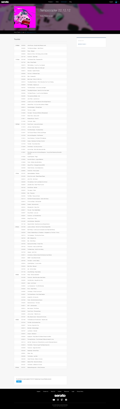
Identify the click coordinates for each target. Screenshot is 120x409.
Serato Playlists (17, 32)
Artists (57, 1)
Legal (73, 391)
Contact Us (45, 391)
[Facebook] (66, 400)
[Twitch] (62, 400)
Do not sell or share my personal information (60, 404)
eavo (23, 32)
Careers (59, 391)
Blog (71, 1)
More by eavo (82, 44)
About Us (53, 391)
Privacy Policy (80, 391)
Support (111, 1)
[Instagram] (58, 400)
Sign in (19, 381)
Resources (66, 391)
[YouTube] (54, 400)
